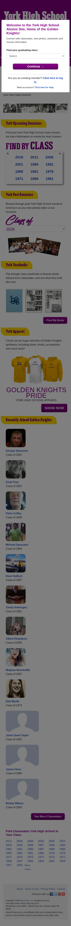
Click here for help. (44, 87)
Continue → (35, 66)
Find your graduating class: (22, 50)
